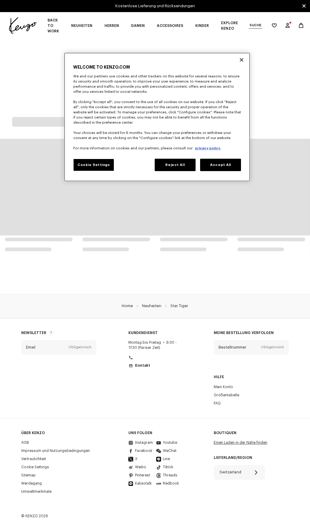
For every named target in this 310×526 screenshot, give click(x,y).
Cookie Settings (35, 467)
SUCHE (255, 25)
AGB (25, 442)
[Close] (241, 60)
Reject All (175, 165)
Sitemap (28, 475)
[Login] (288, 25)
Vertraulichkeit (33, 459)
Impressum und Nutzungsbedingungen (55, 451)
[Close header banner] (304, 6)
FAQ (217, 403)
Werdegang (31, 483)
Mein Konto (223, 387)
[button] (58, 347)
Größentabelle (226, 395)
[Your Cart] (301, 25)
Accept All (220, 165)
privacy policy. (208, 148)
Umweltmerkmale (36, 491)
